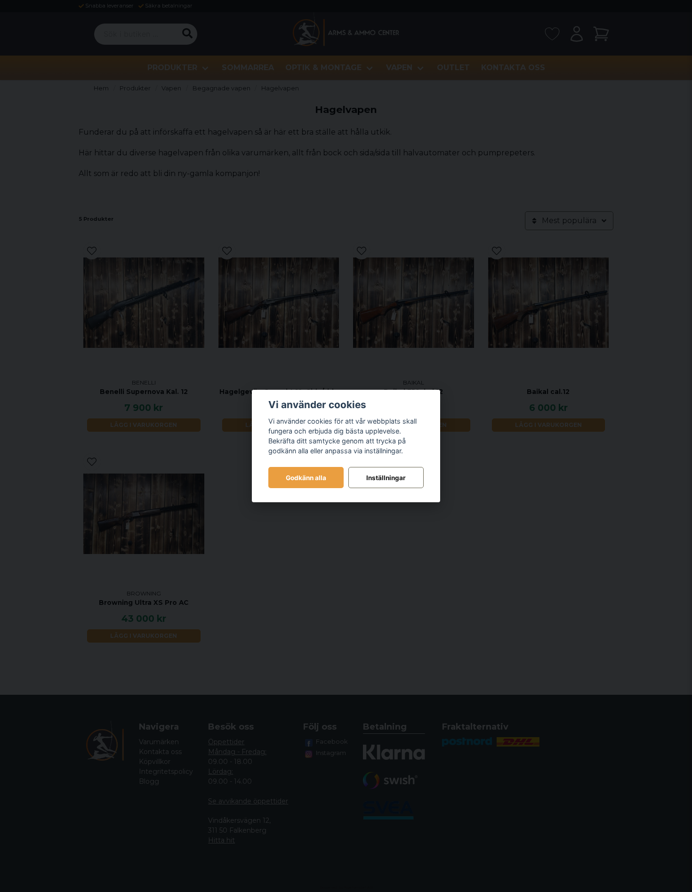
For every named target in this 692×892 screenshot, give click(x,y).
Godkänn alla (306, 478)
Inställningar (386, 478)
